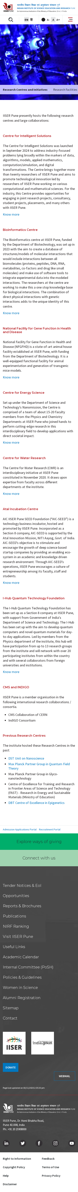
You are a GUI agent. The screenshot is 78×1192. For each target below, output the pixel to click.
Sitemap (11, 1008)
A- (48, 20)
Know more (11, 214)
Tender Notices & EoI (22, 885)
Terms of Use (50, 1167)
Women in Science (20, 987)
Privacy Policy (51, 1175)
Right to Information (17, 1158)
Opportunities (16, 895)
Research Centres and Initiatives (25, 89)
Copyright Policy (14, 1167)
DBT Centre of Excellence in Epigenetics (36, 803)
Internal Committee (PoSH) (28, 967)
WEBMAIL (64, 1076)
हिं (31, 20)
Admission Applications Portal (20, 829)
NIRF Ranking (16, 926)
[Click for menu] (70, 19)
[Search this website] (10, 19)
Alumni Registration (22, 998)
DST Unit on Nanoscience (26, 758)
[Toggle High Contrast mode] (43, 19)
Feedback (48, 1158)
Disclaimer (10, 1184)
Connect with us (39, 858)
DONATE (10, 1067)
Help (6, 1175)
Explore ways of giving (39, 841)
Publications (14, 916)
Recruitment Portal (49, 829)
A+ (58, 20)
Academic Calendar (21, 957)
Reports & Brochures (22, 906)
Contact (10, 1018)
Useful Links (14, 946)
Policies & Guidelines (22, 977)
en (26, 20)
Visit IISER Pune (18, 936)
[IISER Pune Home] (39, 7)
